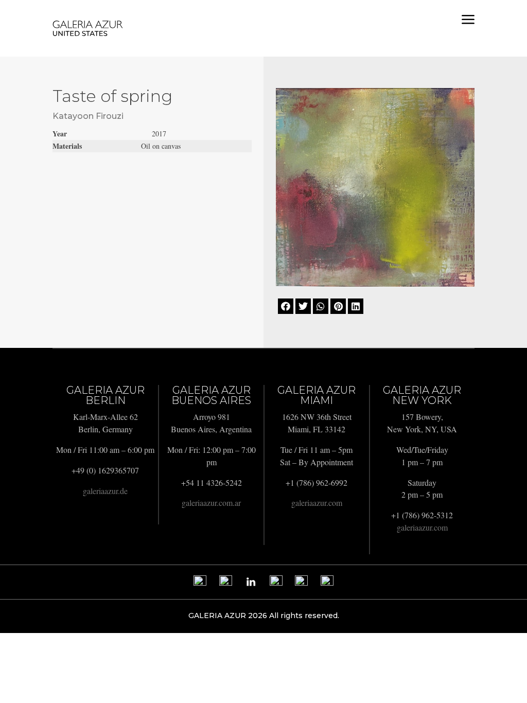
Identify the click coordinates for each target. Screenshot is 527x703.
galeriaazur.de (105, 490)
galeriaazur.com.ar (211, 502)
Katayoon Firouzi (88, 116)
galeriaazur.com (316, 502)
